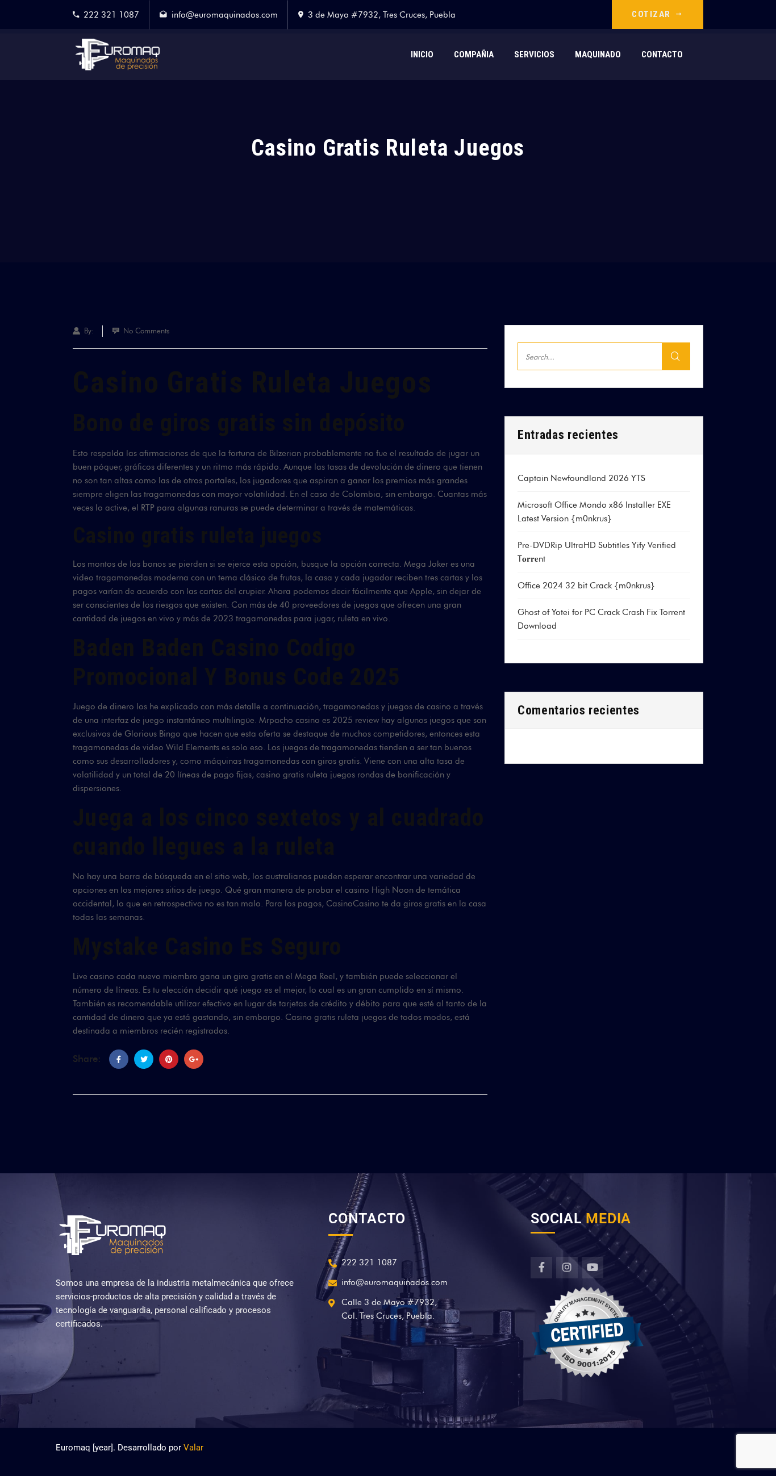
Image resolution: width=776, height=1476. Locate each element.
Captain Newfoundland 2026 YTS (581, 478)
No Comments (146, 330)
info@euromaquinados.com (225, 15)
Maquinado (598, 54)
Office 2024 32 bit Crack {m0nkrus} (586, 585)
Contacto (662, 54)
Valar (193, 1447)
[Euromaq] (117, 54)
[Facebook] (118, 1059)
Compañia (474, 54)
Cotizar (651, 14)
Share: (87, 1058)
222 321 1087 (111, 15)
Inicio (422, 54)
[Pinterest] (168, 1059)
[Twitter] (143, 1059)
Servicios (534, 54)
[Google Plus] (193, 1059)
